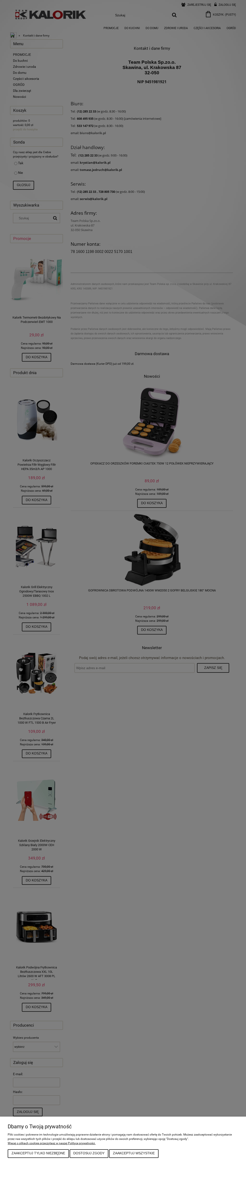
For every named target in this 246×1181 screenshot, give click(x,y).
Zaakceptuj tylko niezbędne (38, 1153)
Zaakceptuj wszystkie (134, 1153)
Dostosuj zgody (89, 1153)
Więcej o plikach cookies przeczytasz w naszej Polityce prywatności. (52, 1143)
